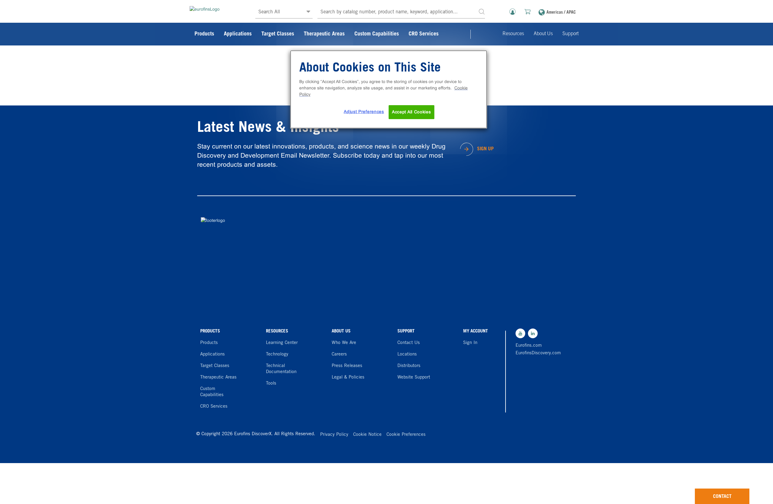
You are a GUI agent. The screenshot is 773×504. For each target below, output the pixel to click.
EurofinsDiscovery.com (537, 353)
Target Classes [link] (277, 34)
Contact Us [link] (408, 343)
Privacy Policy (334, 434)
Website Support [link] (413, 377)
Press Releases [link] (347, 366)
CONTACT (722, 496)
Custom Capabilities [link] (376, 34)
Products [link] (204, 34)
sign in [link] (470, 343)
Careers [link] (339, 354)
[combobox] (401, 12)
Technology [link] (277, 354)
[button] (481, 11)
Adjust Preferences (364, 111)
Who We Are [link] (344, 343)
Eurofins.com (529, 345)
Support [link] (570, 34)
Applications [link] (238, 34)
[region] (388, 89)
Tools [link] (271, 383)
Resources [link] (513, 34)
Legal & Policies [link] (348, 377)
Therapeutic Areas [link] (324, 34)
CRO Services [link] (424, 34)
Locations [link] (407, 354)
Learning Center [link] (282, 343)
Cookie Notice (367, 434)
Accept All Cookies (411, 111)
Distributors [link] (408, 366)
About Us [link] (543, 34)
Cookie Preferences (406, 434)
